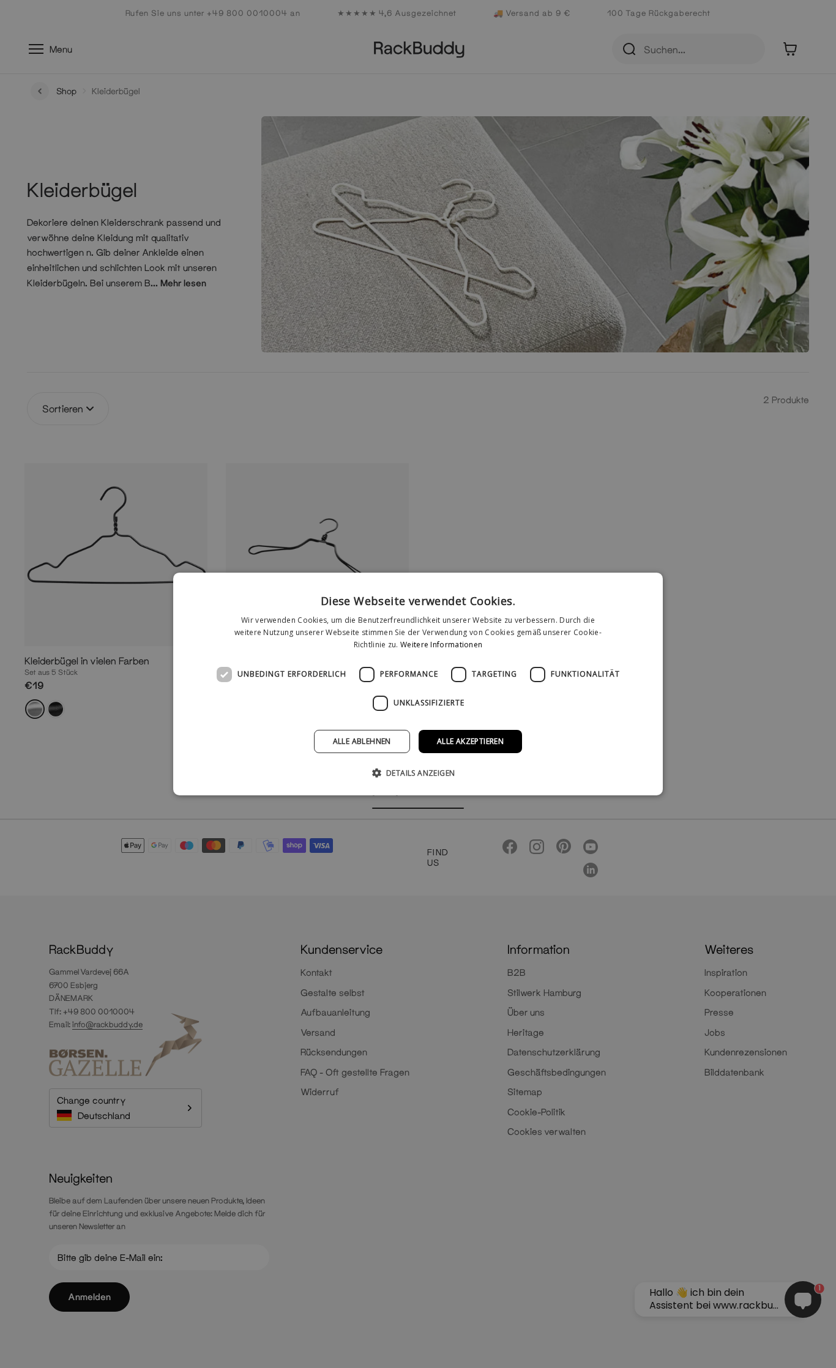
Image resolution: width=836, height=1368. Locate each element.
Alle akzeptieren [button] (470, 741)
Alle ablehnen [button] (362, 741)
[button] (418, 772)
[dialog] (418, 684)
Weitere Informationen (441, 644)
